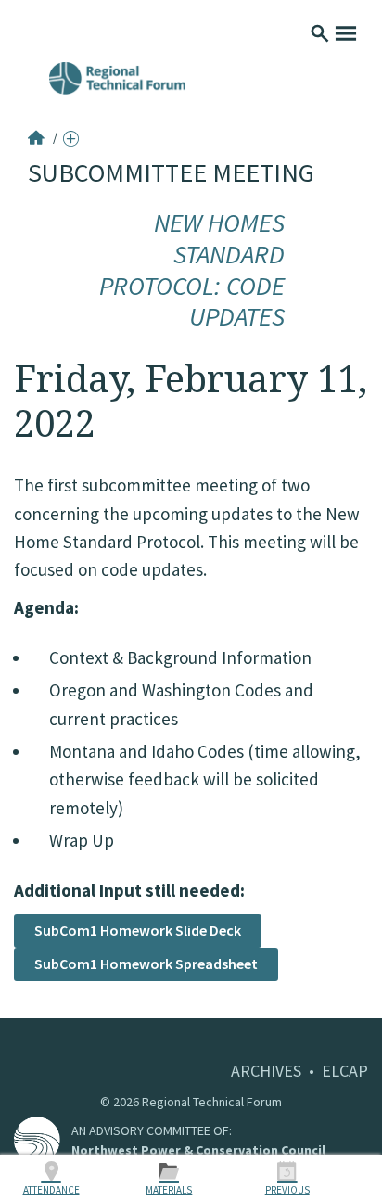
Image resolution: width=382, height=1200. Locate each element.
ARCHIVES (266, 1070)
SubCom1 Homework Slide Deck (137, 930)
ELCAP (345, 1070)
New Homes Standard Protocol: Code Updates (192, 269)
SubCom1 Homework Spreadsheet (146, 963)
